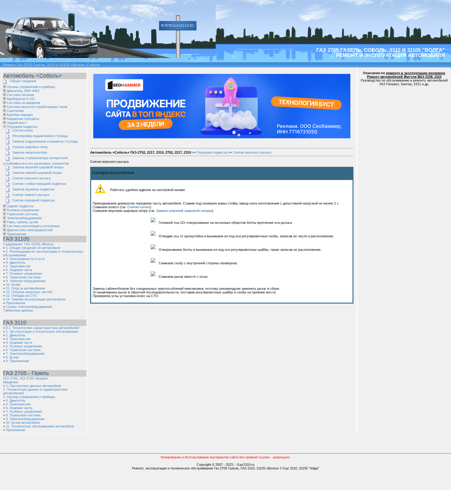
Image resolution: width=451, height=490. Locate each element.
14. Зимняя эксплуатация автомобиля (35, 299)
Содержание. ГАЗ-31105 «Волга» (28, 244)
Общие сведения (23, 81)
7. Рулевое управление (24, 273)
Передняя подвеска (22, 126)
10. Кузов (13, 284)
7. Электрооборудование (25, 353)
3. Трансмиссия (18, 339)
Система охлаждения (23, 103)
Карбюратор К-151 (21, 99)
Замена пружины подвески (33, 189)
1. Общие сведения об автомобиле (33, 248)
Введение (10, 382)
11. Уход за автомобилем (25, 288)
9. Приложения (17, 361)
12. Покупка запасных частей (29, 292)
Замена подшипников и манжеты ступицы (45, 141)
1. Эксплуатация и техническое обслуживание (42, 331)
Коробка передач (20, 115)
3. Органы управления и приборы (29, 397)
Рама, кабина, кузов (22, 222)
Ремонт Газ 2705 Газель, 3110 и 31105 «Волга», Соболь (51, 65)
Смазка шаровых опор (30, 147)
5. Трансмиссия (18, 266)
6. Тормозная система (23, 350)
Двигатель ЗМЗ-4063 (23, 91)
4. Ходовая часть (19, 342)
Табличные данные (18, 310)
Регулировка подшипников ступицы (40, 136)
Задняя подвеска (20, 206)
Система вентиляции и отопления (33, 226)
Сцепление (15, 111)
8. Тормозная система (23, 277)
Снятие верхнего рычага (31, 178)
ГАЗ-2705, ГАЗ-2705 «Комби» (25, 378)
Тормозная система (22, 214)
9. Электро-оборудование (26, 281)
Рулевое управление (23, 210)
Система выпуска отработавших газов (37, 107)
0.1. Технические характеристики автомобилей (42, 328)
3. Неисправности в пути (25, 259)
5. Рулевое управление (24, 346)
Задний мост (17, 122)
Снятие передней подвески (33, 200)
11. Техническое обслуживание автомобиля (40, 426)
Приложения (16, 234)
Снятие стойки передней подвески (39, 184)
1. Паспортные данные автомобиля (33, 386)
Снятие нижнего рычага (30, 195)
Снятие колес (22, 130)
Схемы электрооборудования (29, 306)
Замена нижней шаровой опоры (37, 172)
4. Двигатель (15, 262)
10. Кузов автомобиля (23, 422)
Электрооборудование (24, 218)
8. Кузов (12, 357)
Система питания (20, 95)
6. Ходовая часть (19, 270)
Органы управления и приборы (31, 87)
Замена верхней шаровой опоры (38, 167)
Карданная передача (23, 119)
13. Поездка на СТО (21, 295)
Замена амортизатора (29, 152)
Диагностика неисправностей (29, 230)
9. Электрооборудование (25, 419)
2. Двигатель (15, 335)
